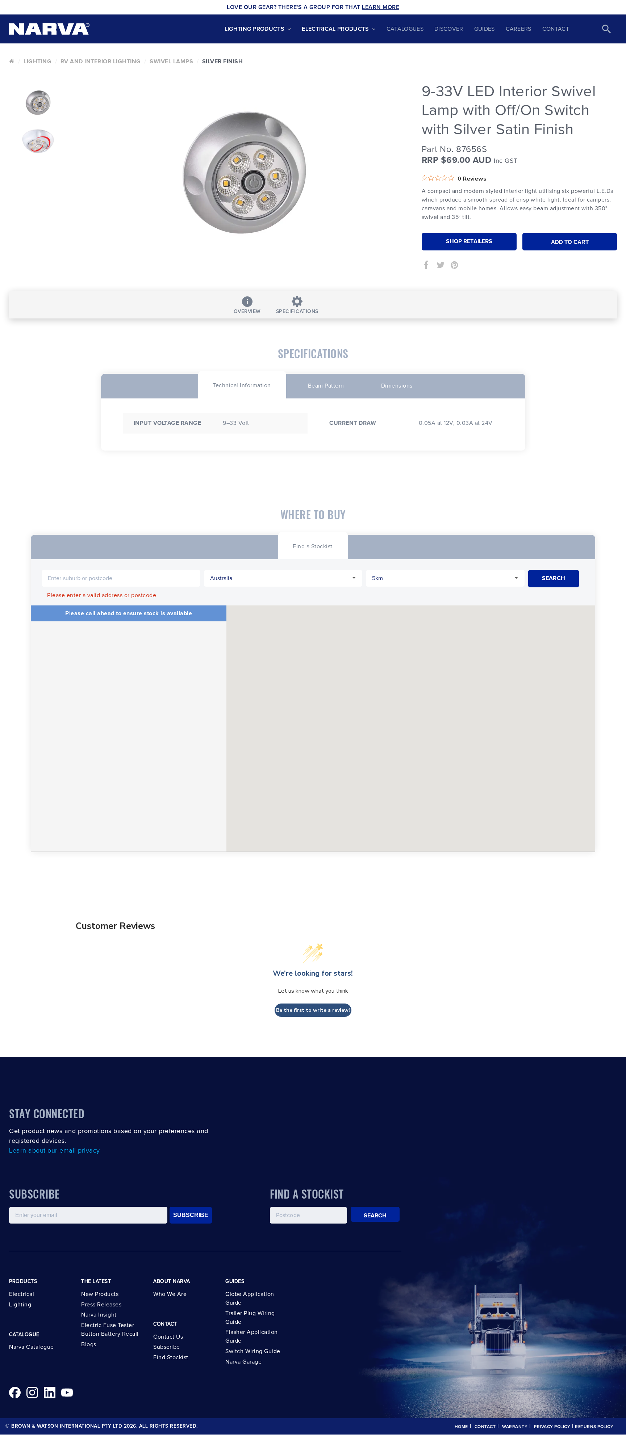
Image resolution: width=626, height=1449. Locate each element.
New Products (99, 1294)
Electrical (21, 1294)
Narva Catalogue (31, 1347)
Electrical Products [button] (335, 29)
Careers (518, 29)
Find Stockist (170, 1357)
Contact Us (168, 1337)
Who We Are (170, 1294)
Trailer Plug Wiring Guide (250, 1317)
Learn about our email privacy (54, 1151)
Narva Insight (99, 1315)
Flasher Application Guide (251, 1336)
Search (375, 1215)
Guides (484, 29)
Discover (448, 29)
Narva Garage (243, 1362)
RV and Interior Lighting (100, 61)
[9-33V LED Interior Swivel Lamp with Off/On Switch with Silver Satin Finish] (244, 175)
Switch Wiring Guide (252, 1351)
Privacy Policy (552, 1427)
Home (461, 1427)
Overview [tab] (247, 311)
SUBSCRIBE (190, 1215)
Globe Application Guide (249, 1298)
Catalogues (405, 29)
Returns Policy (594, 1427)
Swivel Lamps (171, 61)
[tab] (241, 384)
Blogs (88, 1344)
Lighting (37, 61)
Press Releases (101, 1305)
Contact (555, 29)
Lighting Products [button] (254, 29)
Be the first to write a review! (313, 1010)
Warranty (514, 1427)
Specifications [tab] (297, 311)
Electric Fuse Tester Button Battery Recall (110, 1329)
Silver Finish (222, 61)
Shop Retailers (469, 241)
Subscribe (166, 1347)
